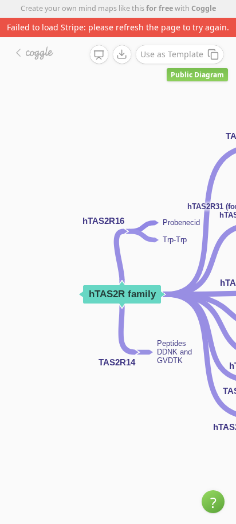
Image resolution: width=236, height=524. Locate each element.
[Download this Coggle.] (122, 54)
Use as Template (171, 54)
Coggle (203, 8)
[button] (213, 501)
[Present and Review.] (99, 55)
